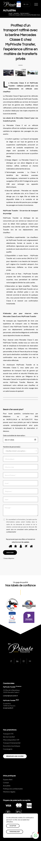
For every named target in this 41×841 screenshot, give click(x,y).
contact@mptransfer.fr (10, 696)
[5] (31, 546)
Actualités (9, 10)
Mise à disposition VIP (11, 740)
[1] (10, 546)
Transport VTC (8, 734)
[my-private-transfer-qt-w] (17, 4)
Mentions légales (9, 792)
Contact (6, 782)
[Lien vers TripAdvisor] (30, 661)
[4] (25, 546)
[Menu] (35, 4)
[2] (15, 546)
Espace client (7, 779)
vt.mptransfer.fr (8, 708)
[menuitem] (35, 4)
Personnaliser (15, 831)
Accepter (13, 825)
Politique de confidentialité (13, 789)
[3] (20, 546)
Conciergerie (7, 749)
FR (24, 4)
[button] (35, 835)
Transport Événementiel (11, 743)
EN (27, 4)
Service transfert (9, 737)
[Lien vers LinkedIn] (17, 661)
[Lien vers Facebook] (11, 661)
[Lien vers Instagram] (23, 661)
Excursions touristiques (11, 746)
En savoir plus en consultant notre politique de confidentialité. (21, 529)
